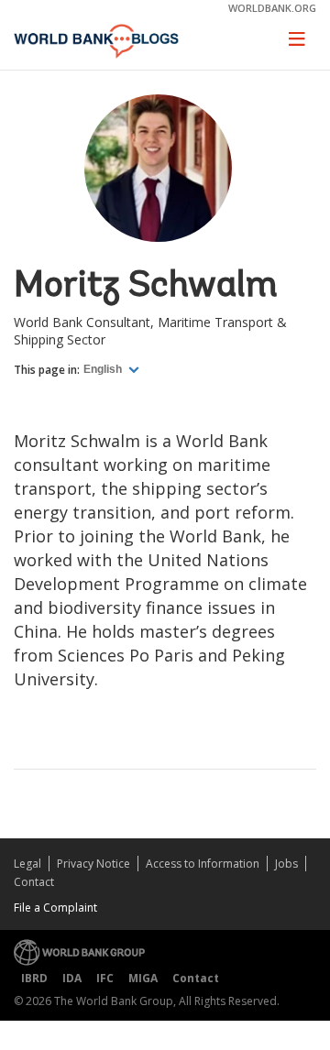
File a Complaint (55, 907)
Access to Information (202, 863)
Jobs (286, 863)
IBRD (34, 978)
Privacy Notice (93, 863)
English (104, 369)
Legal (27, 863)
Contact (34, 882)
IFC (105, 978)
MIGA (143, 978)
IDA (72, 978)
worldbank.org (272, 8)
